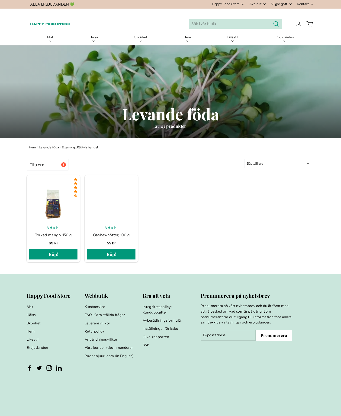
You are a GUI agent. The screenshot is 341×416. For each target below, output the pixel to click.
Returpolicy (94, 331)
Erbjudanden (284, 37)
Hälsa (94, 37)
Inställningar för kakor (161, 328)
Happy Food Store (226, 4)
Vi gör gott (279, 4)
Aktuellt (255, 4)
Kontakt (303, 4)
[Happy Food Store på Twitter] (39, 368)
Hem (187, 37)
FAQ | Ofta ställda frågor (105, 315)
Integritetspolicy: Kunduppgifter (157, 309)
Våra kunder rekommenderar (109, 348)
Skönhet (140, 37)
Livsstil (232, 37)
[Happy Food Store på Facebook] (29, 368)
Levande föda (49, 147)
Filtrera (46, 164)
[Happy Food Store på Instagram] (49, 368)
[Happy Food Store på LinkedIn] (59, 368)
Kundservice (95, 307)
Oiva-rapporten (156, 337)
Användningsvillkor (101, 339)
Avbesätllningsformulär (162, 320)
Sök (146, 345)
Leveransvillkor (97, 323)
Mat (50, 37)
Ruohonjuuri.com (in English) (109, 356)
